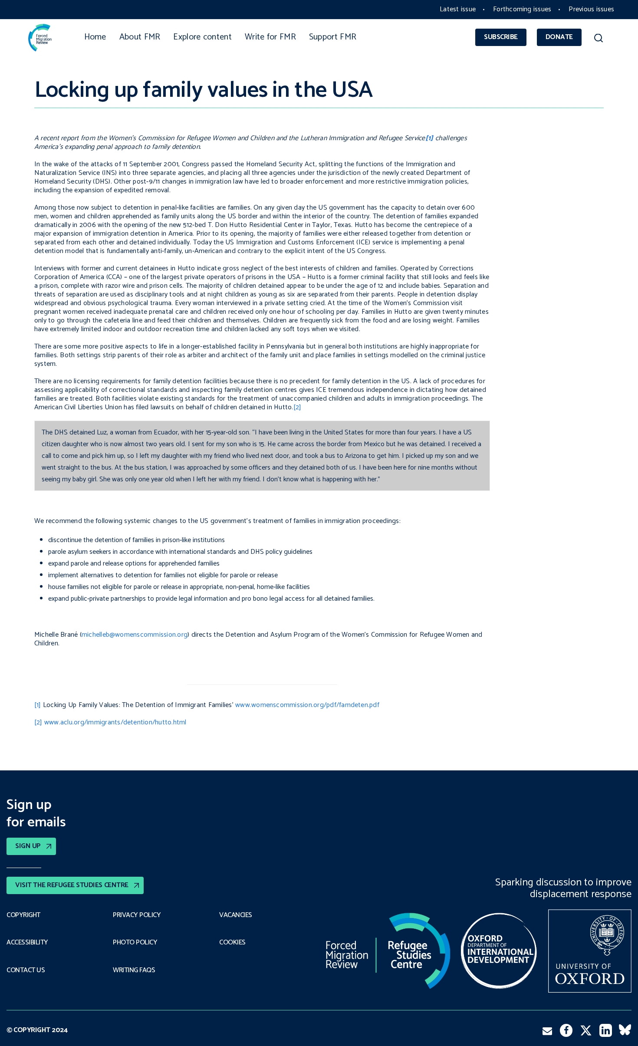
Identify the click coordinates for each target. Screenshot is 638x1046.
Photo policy (135, 943)
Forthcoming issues (522, 9)
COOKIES (232, 943)
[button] (598, 39)
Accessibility (27, 943)
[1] (37, 705)
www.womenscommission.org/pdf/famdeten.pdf (307, 705)
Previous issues (591, 9)
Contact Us (26, 970)
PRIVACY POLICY (137, 915)
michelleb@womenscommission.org (134, 635)
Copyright (23, 915)
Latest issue (458, 9)
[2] (297, 407)
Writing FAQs (134, 970)
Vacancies (235, 915)
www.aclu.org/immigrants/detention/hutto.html (115, 722)
